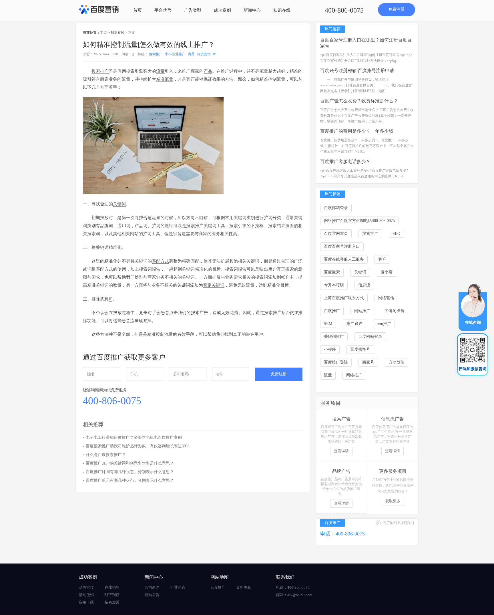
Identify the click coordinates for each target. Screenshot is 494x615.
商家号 (368, 362)
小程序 (330, 349)
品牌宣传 (86, 587)
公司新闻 (152, 587)
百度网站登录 (370, 336)
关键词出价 (395, 311)
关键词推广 (334, 336)
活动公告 (152, 595)
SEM (328, 324)
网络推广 (354, 375)
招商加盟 (112, 602)
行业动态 (177, 587)
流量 (191, 54)
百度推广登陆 (336, 362)
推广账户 (354, 324)
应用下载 (86, 602)
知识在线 (281, 10)
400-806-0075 (344, 10)
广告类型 (192, 10)
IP (214, 54)
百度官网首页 (336, 233)
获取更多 (392, 501)
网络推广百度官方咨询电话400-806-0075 (359, 221)
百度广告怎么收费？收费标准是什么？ (359, 100)
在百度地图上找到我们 (397, 523)
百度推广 (332, 311)
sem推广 (384, 324)
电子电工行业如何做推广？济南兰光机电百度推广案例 (134, 437)
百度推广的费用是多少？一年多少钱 (356, 131)
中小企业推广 (175, 54)
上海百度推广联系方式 (344, 298)
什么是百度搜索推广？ (106, 455)
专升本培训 (334, 285)
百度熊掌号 (360, 349)
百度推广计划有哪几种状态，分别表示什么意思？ (130, 472)
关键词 (360, 272)
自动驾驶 (397, 362)
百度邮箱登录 (336, 208)
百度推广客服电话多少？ (345, 161)
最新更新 (243, 587)
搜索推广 (156, 54)
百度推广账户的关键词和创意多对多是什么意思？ (130, 463)
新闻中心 (252, 10)
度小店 (387, 272)
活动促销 (86, 595)
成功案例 (222, 10)
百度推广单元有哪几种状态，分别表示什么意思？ (130, 480)
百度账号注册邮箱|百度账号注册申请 (357, 70)
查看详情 (341, 451)
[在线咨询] (473, 307)
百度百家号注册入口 (342, 246)
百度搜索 (332, 272)
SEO (396, 233)
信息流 (364, 285)
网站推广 (362, 311)
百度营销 (204, 54)
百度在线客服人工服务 (344, 259)
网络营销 (386, 298)
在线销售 (112, 587)
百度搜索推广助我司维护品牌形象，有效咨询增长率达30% (137, 446)
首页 (137, 10)
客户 (382, 259)
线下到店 (112, 595)
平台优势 (163, 10)
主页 (103, 33)
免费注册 (397, 9)
